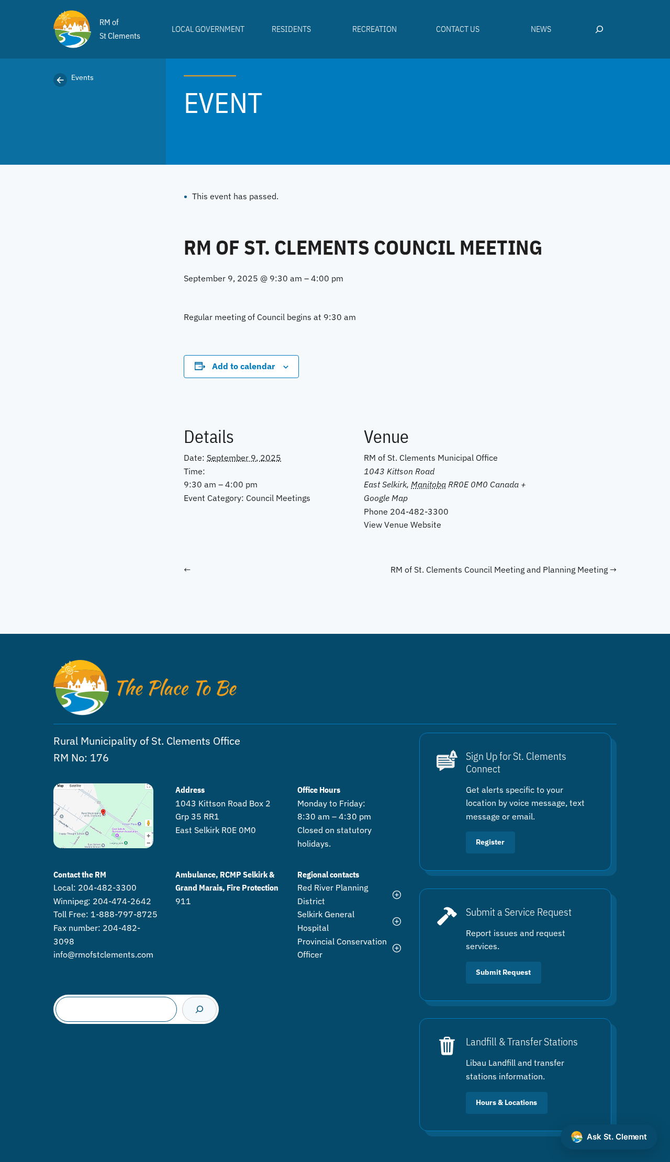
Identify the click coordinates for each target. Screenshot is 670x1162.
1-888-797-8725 (124, 914)
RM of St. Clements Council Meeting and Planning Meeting (500, 569)
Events (82, 77)
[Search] (199, 1009)
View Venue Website (402, 524)
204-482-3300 (107, 887)
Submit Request (503, 972)
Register (490, 842)
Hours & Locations (506, 1102)
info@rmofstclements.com (103, 954)
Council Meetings (278, 498)
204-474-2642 (122, 901)
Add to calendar (243, 366)
